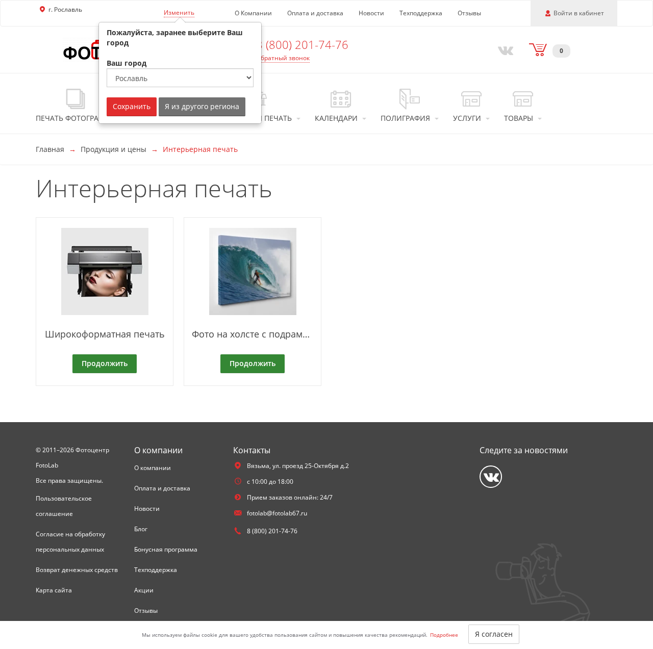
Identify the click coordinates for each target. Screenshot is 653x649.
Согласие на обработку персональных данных (70, 542)
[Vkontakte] (503, 49)
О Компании (253, 13)
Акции (144, 590)
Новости (371, 13)
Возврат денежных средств (77, 569)
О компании (152, 467)
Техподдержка (420, 13)
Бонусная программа (165, 549)
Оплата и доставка (315, 13)
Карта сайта (54, 590)
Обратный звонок (283, 58)
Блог (140, 529)
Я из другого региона (202, 106)
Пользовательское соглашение (64, 506)
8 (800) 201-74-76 (302, 44)
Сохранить (131, 106)
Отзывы (469, 13)
